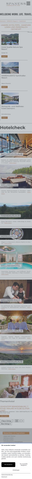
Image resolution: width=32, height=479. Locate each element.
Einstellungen (16, 470)
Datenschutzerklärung (6, 474)
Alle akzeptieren (8, 464)
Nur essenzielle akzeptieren (23, 464)
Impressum (4, 477)
